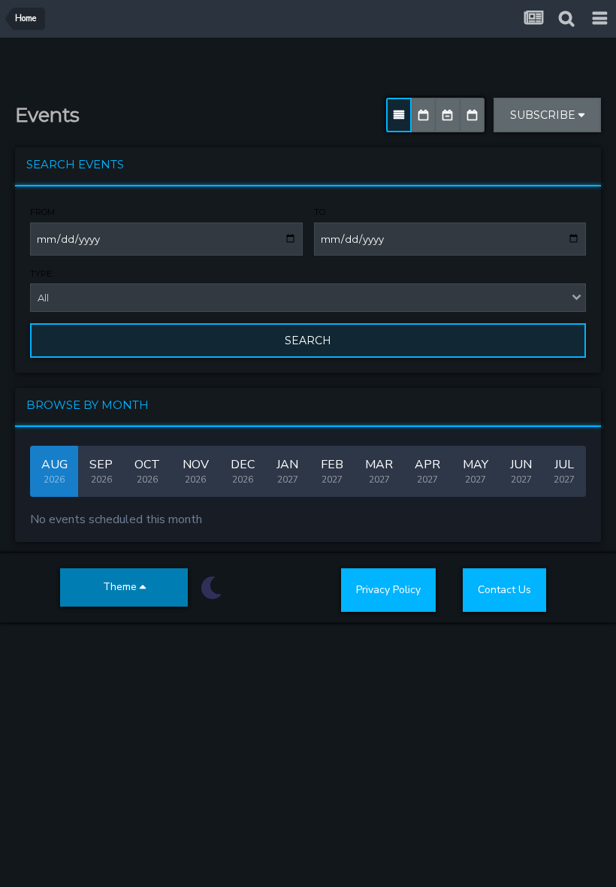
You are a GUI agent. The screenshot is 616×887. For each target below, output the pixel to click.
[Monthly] (423, 115)
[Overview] (399, 115)
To (319, 212)
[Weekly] (447, 115)
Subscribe (544, 115)
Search (308, 340)
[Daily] (472, 115)
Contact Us (504, 590)
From (42, 212)
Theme (121, 587)
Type (41, 273)
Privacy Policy (388, 590)
